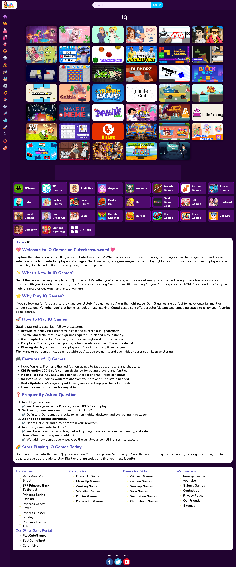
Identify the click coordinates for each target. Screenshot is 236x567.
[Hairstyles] (5, 134)
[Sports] (5, 148)
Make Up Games (88, 481)
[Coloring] (5, 51)
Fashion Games (141, 481)
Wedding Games (88, 491)
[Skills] (5, 127)
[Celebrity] (5, 44)
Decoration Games (89, 501)
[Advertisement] (118, 172)
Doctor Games (86, 496)
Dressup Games (141, 486)
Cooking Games (87, 486)
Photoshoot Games (144, 501)
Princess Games (141, 476)
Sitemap (189, 506)
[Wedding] (5, 65)
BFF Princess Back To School (36, 487)
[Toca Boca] (5, 78)
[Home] (5, 16)
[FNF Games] (5, 99)
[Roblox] (5, 85)
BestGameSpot (34, 540)
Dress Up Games (88, 476)
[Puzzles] (5, 120)
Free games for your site (194, 478)
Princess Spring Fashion (34, 497)
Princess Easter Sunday (34, 515)
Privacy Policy (193, 495)
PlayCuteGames (34, 535)
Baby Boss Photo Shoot (35, 478)
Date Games (139, 491)
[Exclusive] (5, 23)
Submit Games (194, 485)
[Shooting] (5, 141)
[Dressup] (5, 30)
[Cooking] (5, 58)
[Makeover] (5, 37)
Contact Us (191, 490)
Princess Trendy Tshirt (34, 524)
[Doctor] (5, 113)
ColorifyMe (31, 545)
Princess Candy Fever (34, 506)
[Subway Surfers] (5, 92)
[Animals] (5, 106)
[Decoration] (5, 72)
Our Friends (191, 500)
